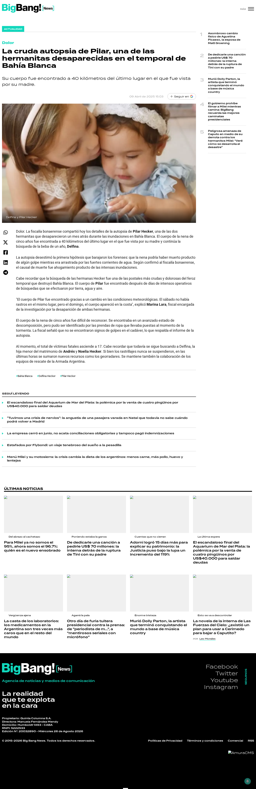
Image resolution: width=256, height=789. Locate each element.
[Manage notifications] (247, 781)
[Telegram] (5, 272)
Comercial (235, 741)
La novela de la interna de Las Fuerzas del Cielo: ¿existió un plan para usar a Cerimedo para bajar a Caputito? (222, 627)
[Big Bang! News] (28, 8)
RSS (251, 741)
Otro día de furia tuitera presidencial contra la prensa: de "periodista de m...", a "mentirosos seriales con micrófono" (96, 629)
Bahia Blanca (25, 376)
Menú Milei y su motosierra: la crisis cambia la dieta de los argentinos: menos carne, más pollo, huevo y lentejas (95, 459)
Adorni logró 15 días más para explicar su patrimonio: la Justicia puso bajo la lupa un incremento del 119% (159, 548)
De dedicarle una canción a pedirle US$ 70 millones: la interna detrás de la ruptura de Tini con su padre (227, 61)
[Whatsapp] (5, 232)
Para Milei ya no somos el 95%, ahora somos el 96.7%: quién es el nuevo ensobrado (32, 546)
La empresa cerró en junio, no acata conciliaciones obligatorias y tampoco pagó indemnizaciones (90, 433)
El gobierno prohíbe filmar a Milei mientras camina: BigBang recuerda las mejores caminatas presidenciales (224, 112)
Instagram (221, 687)
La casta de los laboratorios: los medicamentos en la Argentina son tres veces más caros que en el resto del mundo (33, 629)
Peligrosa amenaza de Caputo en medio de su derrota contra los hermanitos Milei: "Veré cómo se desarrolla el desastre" (225, 139)
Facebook (222, 666)
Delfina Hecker (47, 376)
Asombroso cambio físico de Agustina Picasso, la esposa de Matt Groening (224, 38)
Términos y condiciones (205, 741)
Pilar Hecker (68, 376)
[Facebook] (5, 252)
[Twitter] (5, 242)
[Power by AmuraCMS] (241, 753)
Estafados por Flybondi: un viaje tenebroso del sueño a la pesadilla (64, 445)
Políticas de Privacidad (165, 741)
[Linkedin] (5, 262)
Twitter (226, 673)
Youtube (224, 680)
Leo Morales (207, 638)
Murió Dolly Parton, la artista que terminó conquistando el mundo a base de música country (226, 85)
